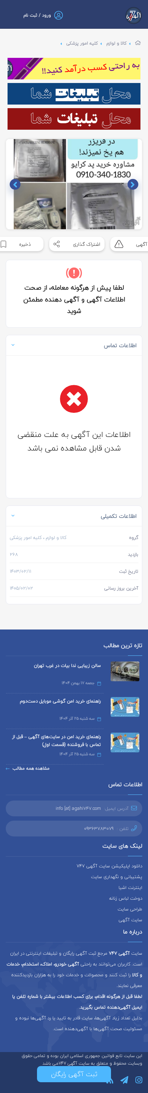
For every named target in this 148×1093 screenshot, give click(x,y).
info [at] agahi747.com (78, 808)
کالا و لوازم (116, 43)
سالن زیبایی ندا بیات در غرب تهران (67, 665)
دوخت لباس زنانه (125, 898)
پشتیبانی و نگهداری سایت (116, 877)
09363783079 (99, 829)
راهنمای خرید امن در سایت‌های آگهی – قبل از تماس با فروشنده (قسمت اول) (56, 740)
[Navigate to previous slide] (133, 184)
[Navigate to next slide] (15, 184)
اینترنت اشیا (130, 887)
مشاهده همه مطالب (31, 768)
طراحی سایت (129, 909)
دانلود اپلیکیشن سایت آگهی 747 (109, 866)
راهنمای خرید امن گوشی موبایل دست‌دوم (60, 701)
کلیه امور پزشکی (82, 43)
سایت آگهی (130, 920)
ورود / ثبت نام (37, 15)
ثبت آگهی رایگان (74, 1074)
